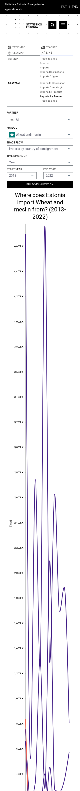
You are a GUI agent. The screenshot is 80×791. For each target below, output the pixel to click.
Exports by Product (51, 92)
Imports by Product (51, 96)
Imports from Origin (51, 87)
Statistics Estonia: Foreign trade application (24, 7)
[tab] (23, 47)
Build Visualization (39, 184)
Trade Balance (48, 58)
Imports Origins (49, 76)
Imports (44, 67)
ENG (75, 7)
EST (64, 7)
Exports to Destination (52, 83)
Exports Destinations (52, 72)
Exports (44, 63)
